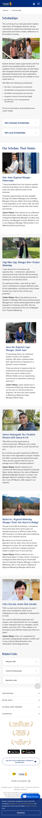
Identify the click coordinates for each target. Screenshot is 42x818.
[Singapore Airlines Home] (7, 6)
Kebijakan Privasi (15, 804)
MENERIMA (21, 813)
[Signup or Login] (36, 3)
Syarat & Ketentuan (27, 804)
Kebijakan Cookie (31, 806)
